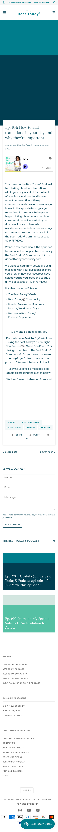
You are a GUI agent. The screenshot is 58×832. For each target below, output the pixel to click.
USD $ (26, 790)
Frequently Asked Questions (18, 738)
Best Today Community (15, 674)
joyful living (14, 427)
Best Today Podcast (13, 669)
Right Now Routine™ (14, 706)
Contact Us (9, 743)
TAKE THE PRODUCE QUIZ (15, 664)
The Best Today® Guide (22, 294)
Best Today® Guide (31, 342)
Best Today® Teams (13, 766)
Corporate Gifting (12, 757)
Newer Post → (47, 452)
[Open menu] (7, 12)
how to (11, 422)
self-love (45, 427)
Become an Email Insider (16, 752)
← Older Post (10, 452)
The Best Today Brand (18, 799)
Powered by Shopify (28, 804)
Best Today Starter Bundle (17, 678)
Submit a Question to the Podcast (21, 683)
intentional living (30, 422)
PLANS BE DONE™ (11, 711)
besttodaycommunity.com (25, 259)
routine (31, 427)
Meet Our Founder (13, 771)
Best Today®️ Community (24, 299)
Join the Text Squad (13, 748)
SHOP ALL (7, 776)
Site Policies (44, 799)
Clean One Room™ (37, 346)
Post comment (12, 524)
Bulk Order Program (14, 762)
